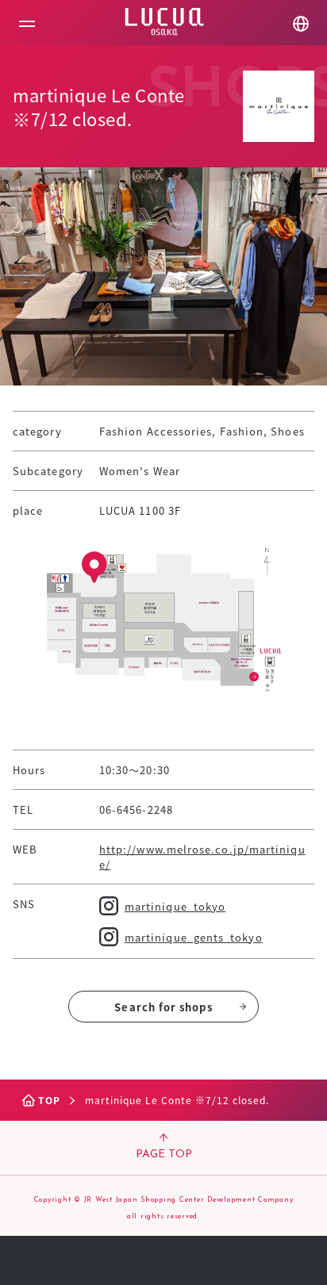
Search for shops (163, 1007)
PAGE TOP (164, 1154)
